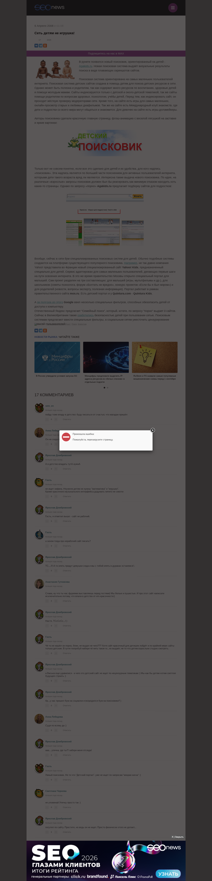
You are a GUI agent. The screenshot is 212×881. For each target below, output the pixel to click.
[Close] (152, 430)
